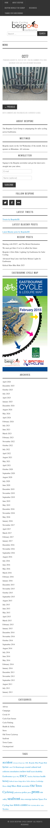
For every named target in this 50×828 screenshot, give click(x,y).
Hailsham (36, 776)
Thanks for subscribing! (14, 13)
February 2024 (8, 421)
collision (6, 771)
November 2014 (9, 636)
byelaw (6, 766)
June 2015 (6, 608)
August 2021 (7, 457)
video (42, 805)
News (5, 730)
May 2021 (6, 461)
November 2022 (9, 441)
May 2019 (6, 505)
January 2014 (8, 668)
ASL (26, 763)
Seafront (6, 738)
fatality (30, 776)
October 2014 (8, 640)
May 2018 (6, 517)
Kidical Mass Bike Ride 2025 (14, 265)
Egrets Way (16, 776)
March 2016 (7, 572)
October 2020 (8, 469)
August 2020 (7, 477)
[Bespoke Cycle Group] (25, 26)
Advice (5, 706)
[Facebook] (12, 202)
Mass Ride (16, 785)
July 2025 (6, 393)
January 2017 (8, 541)
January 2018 (8, 521)
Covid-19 (6, 714)
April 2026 (7, 381)
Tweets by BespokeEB (11, 219)
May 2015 (6, 612)
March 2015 (7, 620)
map (9, 785)
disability (38, 771)
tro (29, 805)
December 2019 (8, 489)
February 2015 (8, 624)
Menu (5, 44)
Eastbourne (7, 776)
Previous (10, 106)
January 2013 (8, 692)
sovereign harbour (31, 799)
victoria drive (35, 805)
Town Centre (7, 742)
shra (22, 799)
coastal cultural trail (33, 767)
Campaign (6, 710)
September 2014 (9, 644)
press (29, 792)
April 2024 (7, 417)
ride (41, 792)
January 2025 (8, 401)
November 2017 (9, 525)
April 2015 (7, 616)
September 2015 (9, 596)
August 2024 (7, 409)
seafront (13, 798)
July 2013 (6, 688)
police (24, 792)
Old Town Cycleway (10, 734)
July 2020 (6, 481)
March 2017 (7, 533)
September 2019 (9, 497)
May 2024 (6, 413)
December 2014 (8, 632)
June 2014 (6, 656)
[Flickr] (18, 202)
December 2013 (8, 672)
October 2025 (8, 389)
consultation (14, 771)
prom (35, 791)
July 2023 (6, 425)
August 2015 (7, 600)
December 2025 (8, 385)
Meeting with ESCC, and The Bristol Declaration (21, 244)
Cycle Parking (8, 722)
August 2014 (7, 648)
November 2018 (9, 513)
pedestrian (17, 792)
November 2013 (9, 676)
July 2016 (6, 561)
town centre (21, 805)
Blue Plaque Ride (41, 763)
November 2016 (9, 549)
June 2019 (6, 501)
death (33, 771)
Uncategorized (8, 746)
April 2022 (7, 453)
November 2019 (9, 493)
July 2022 (6, 449)
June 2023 (6, 429)
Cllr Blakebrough (18, 767)
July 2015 (6, 604)
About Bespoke (17, 2)
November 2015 (9, 588)
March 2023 (7, 433)
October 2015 (8, 592)
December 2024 (8, 405)
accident (7, 762)
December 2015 (8, 584)
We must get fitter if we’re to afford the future (20, 248)
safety (5, 799)
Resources (33, 8)
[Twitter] (5, 202)
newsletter (26, 786)
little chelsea (31, 781)
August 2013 (7, 684)
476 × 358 (27, 60)
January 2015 (8, 628)
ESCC (23, 776)
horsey (6, 781)
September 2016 (9, 553)
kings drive (22, 781)
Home (6, 2)
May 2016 (6, 568)
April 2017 (7, 529)
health (42, 776)
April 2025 (7, 397)
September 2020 (9, 473)
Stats (11, 805)
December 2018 (8, 509)
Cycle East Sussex (9, 718)
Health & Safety (9, 726)
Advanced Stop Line (19, 763)
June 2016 (6, 564)
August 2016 (7, 557)
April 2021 (7, 465)
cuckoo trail (25, 771)
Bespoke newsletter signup (15, 8)
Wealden (6, 809)
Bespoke (32, 763)
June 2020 (6, 485)
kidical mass (13, 781)
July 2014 (6, 652)
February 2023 (8, 437)
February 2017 (8, 537)
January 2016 (8, 580)
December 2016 (8, 545)
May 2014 (6, 660)
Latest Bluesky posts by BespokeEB (16, 232)
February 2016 (8, 576)
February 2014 (8, 664)
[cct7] (25, 83)
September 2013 (9, 680)
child (10, 767)
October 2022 (8, 445)
